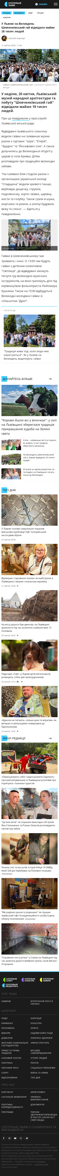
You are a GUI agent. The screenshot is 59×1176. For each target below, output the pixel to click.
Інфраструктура (40, 1042)
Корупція (36, 1018)
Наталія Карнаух (17, 38)
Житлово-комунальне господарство (14, 1044)
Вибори (5, 1033)
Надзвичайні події (42, 1033)
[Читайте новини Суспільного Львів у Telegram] (26, 1138)
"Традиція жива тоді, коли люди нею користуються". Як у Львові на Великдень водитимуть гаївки (26, 355)
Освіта (34, 1028)
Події (30, 13)
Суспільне (40, 1161)
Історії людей (39, 1058)
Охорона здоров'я (41, 1038)
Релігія (35, 1062)
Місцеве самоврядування (41, 1051)
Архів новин (38, 1092)
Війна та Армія (39, 1072)
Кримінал (7, 1023)
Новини (6, 1001)
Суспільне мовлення (13, 1097)
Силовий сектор (11, 1058)
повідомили (20, 118)
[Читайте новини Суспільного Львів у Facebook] (3, 1138)
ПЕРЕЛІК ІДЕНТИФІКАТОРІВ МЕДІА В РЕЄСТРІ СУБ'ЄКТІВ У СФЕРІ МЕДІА (44, 1116)
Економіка (7, 1028)
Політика (7, 1062)
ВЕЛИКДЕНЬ (19, 13)
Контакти (7, 1092)
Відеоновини (9, 1077)
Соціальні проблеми (43, 1067)
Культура (7, 17)
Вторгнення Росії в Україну (42, 1002)
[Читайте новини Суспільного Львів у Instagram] (9, 1138)
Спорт (5, 1072)
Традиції (6, 13)
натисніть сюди (41, 1164)
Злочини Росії (10, 1067)
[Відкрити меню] (56, 4)
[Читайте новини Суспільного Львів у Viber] (21, 1138)
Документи (37, 1104)
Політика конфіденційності (12, 1106)
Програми (7, 1112)
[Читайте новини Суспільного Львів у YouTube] (15, 1138)
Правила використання (39, 1098)
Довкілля (7, 1038)
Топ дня (40, 13)
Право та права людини (10, 1051)
